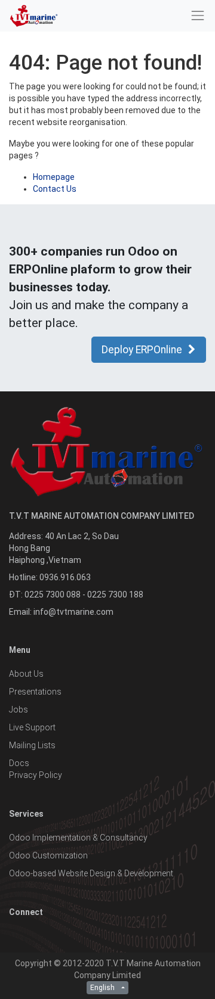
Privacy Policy (35, 775)
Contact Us (54, 189)
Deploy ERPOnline (142, 350)
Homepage (54, 177)
